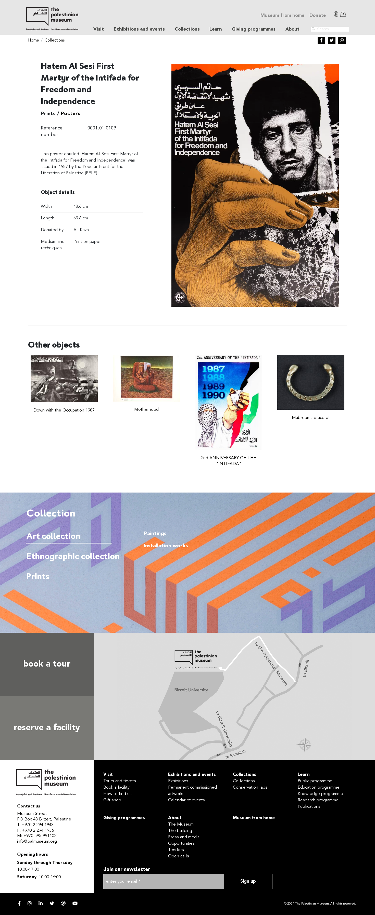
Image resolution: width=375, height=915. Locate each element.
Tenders (176, 850)
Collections (55, 40)
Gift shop (112, 800)
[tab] (69, 536)
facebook (19, 903)
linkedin (41, 903)
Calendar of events (186, 800)
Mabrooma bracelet (311, 418)
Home (33, 40)
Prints (37, 577)
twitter (51, 903)
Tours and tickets (119, 781)
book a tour (46, 664)
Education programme (319, 787)
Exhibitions (178, 781)
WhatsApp (342, 40)
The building (180, 831)
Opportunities (181, 843)
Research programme (318, 800)
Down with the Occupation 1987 (64, 410)
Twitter (331, 40)
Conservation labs (250, 787)
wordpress (63, 903)
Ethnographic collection (68, 557)
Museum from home (282, 15)
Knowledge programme (320, 794)
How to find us (117, 794)
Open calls (178, 856)
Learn (304, 775)
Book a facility (116, 787)
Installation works (166, 546)
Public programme (315, 781)
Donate (317, 15)
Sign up (248, 881)
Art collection (53, 537)
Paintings (155, 533)
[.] (313, 29)
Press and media (183, 837)
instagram (30, 903)
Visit (108, 775)
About (175, 818)
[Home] (52, 18)
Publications (309, 806)
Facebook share (321, 40)
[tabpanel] (240, 570)
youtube (75, 903)
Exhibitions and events (192, 775)
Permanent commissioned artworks (192, 790)
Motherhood (146, 409)
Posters (70, 113)
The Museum (181, 824)
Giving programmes (254, 29)
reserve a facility (47, 728)
